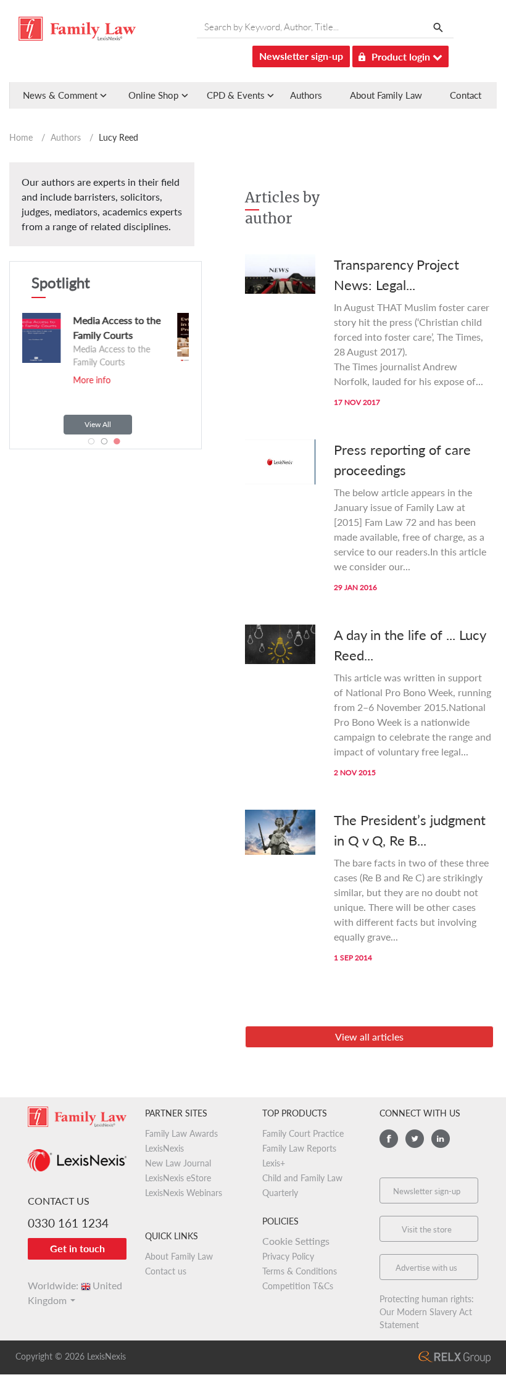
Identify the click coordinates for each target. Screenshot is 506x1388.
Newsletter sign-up (301, 56)
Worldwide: (75, 1285)
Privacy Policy (288, 1256)
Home (21, 137)
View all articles (369, 1036)
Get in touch (77, 1248)
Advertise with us (426, 1268)
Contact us (165, 1271)
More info (154, 380)
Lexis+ (273, 1163)
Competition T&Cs (297, 1286)
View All (98, 424)
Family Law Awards (181, 1133)
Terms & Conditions (299, 1271)
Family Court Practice (303, 1133)
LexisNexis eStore (178, 1178)
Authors (306, 95)
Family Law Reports (299, 1148)
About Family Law (386, 95)
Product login (402, 56)
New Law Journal (178, 1163)
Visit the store (427, 1229)
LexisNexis (164, 1148)
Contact (465, 95)
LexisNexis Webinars (183, 1192)
